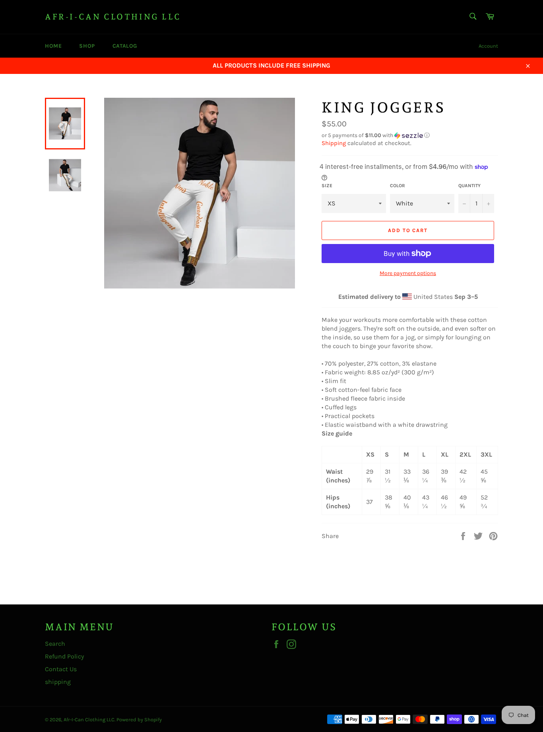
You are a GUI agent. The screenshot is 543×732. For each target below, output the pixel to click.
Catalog (124, 46)
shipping (58, 682)
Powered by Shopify (139, 719)
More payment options (408, 273)
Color (397, 185)
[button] (410, 135)
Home (53, 46)
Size (327, 185)
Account (488, 46)
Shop (87, 46)
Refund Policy (64, 656)
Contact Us (61, 669)
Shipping (334, 143)
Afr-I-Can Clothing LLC (113, 16)
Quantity (469, 185)
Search (55, 643)
